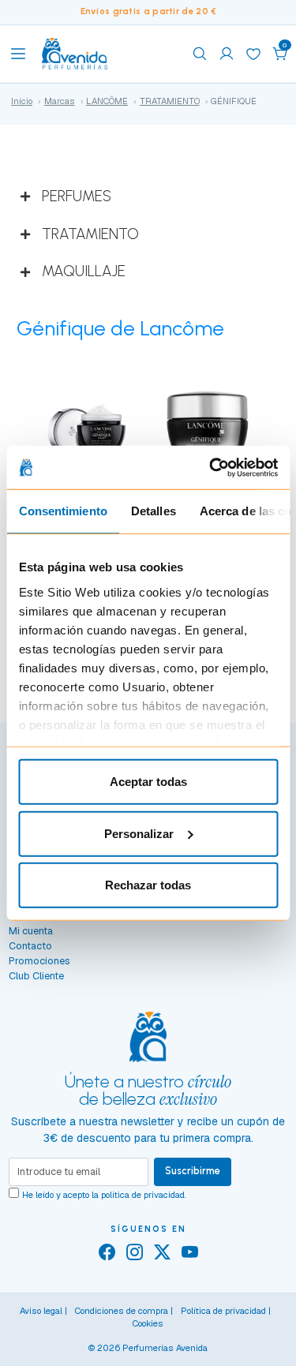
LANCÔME (107, 101)
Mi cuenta (31, 930)
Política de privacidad (223, 1310)
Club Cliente (36, 975)
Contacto (30, 945)
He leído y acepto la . (104, 1194)
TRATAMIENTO (170, 101)
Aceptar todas (148, 781)
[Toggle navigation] (18, 53)
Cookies (148, 1323)
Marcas (59, 101)
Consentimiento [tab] (62, 511)
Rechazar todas (148, 885)
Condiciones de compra (121, 1310)
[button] (280, 54)
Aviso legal (41, 1310)
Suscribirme (192, 1171)
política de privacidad (143, 1194)
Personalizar (139, 833)
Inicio (21, 101)
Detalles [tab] (152, 511)
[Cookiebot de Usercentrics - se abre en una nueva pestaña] (211, 467)
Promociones (39, 960)
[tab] (148, 197)
